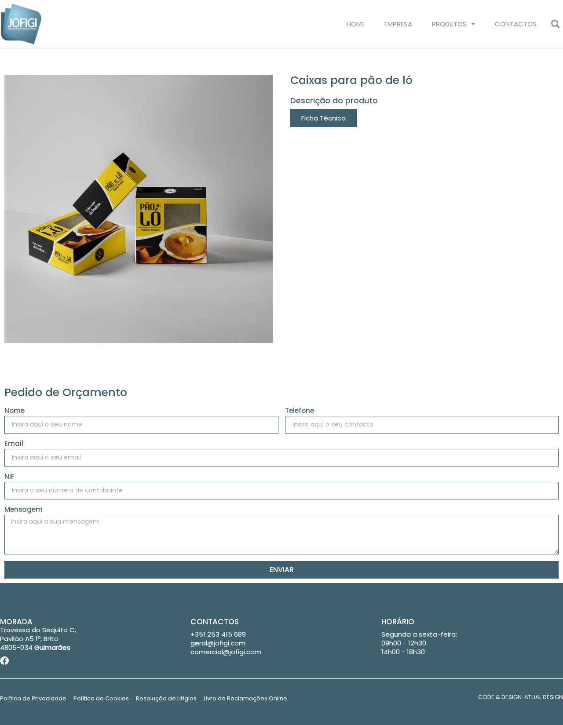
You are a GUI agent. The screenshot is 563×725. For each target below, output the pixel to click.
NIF (9, 477)
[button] (555, 24)
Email (13, 444)
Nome (14, 411)
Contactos (516, 24)
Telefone (299, 411)
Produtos (449, 24)
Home (356, 24)
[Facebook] (4, 660)
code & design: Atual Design (520, 697)
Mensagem (23, 510)
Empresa (398, 24)
